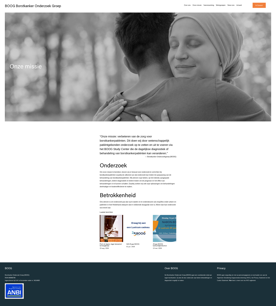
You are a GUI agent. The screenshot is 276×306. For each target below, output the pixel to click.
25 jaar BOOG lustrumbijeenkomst (160, 245)
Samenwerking (208, 5)
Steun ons (230, 5)
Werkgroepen (220, 5)
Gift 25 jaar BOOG (132, 244)
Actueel (239, 5)
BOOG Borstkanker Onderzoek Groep (33, 6)
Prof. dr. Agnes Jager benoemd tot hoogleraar (111, 245)
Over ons (187, 5)
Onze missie (197, 5)
